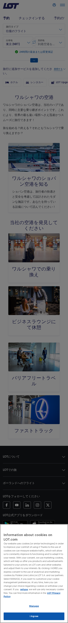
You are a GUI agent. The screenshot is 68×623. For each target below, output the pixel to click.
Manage (34, 606)
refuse (24, 589)
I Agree (34, 616)
